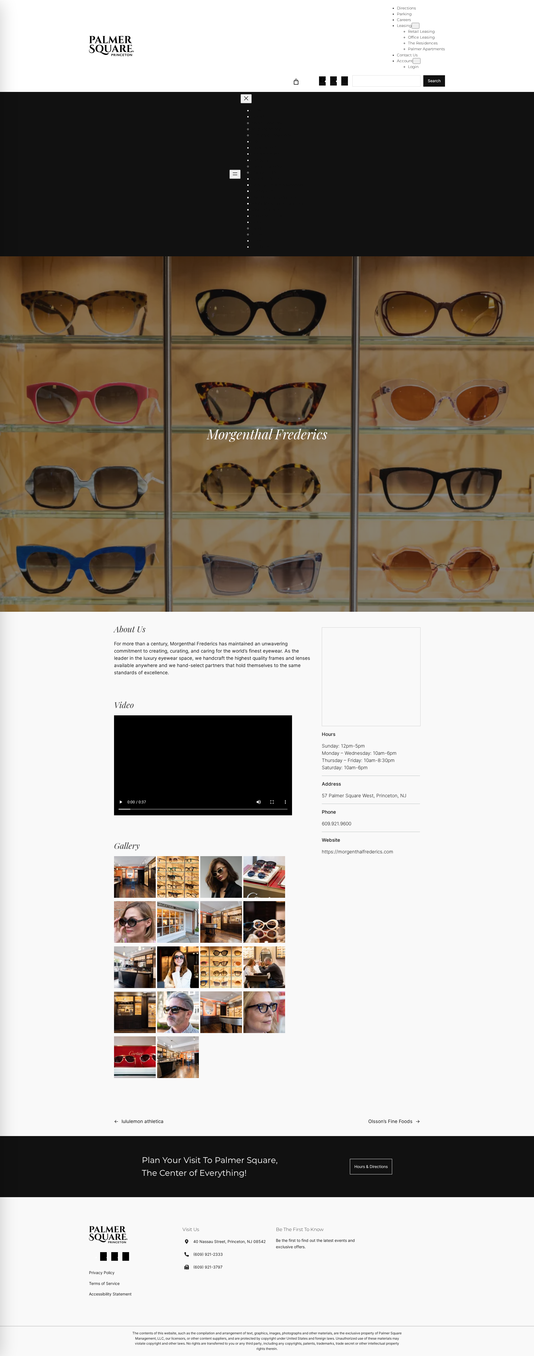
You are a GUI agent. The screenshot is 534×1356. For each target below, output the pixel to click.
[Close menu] (246, 98)
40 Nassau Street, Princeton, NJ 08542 (229, 1241)
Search (434, 80)
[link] (296, 81)
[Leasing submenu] (415, 26)
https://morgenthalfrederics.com (357, 851)
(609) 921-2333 (208, 1254)
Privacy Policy (102, 1272)
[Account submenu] (417, 61)
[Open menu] (235, 174)
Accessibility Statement (110, 1294)
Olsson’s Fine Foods (390, 1121)
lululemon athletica (143, 1121)
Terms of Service (104, 1283)
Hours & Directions (371, 1166)
